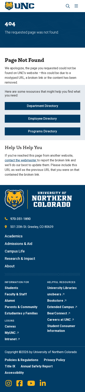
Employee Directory (42, 118)
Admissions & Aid (18, 244)
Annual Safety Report (37, 366)
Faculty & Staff (16, 294)
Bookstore (55, 300)
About (10, 266)
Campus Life (15, 251)
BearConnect (57, 313)
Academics (14, 236)
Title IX (10, 366)
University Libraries (62, 288)
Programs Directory (42, 131)
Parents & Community (21, 307)
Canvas (10, 326)
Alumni (10, 300)
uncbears (54, 294)
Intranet (11, 339)
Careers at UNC (59, 320)
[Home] (19, 6)
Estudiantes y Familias (21, 313)
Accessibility (14, 373)
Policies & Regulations (21, 360)
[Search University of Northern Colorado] (67, 6)
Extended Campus (60, 307)
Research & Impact (20, 258)
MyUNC (10, 333)
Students (11, 288)
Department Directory (42, 106)
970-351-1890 (20, 219)
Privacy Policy (54, 360)
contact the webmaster (21, 160)
